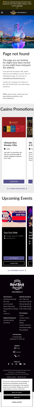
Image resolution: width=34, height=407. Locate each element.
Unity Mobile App (24, 306)
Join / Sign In (23, 299)
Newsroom (22, 320)
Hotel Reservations (8, 299)
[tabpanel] (13, 151)
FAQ (4, 311)
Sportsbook (6, 323)
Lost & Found (7, 304)
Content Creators (24, 318)
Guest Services (7, 297)
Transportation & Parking (10, 309)
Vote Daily (19, 6)
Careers (21, 315)
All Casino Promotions (16, 189)
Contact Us (6, 313)
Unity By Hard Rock (25, 297)
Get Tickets (14, 258)
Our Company (23, 313)
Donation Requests (25, 325)
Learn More (14, 181)
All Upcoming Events (16, 270)
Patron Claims (11, 377)
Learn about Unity (24, 301)
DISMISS (17, 8)
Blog (20, 323)
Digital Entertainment (9, 318)
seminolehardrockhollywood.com (14, 78)
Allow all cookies (17, 392)
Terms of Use (21, 377)
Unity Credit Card (24, 309)
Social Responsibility (25, 327)
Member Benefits (24, 304)
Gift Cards (6, 301)
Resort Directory (8, 306)
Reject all (17, 397)
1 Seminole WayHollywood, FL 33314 (16, 338)
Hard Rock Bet (7, 320)
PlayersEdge (22, 330)
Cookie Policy (21, 389)
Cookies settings (17, 402)
